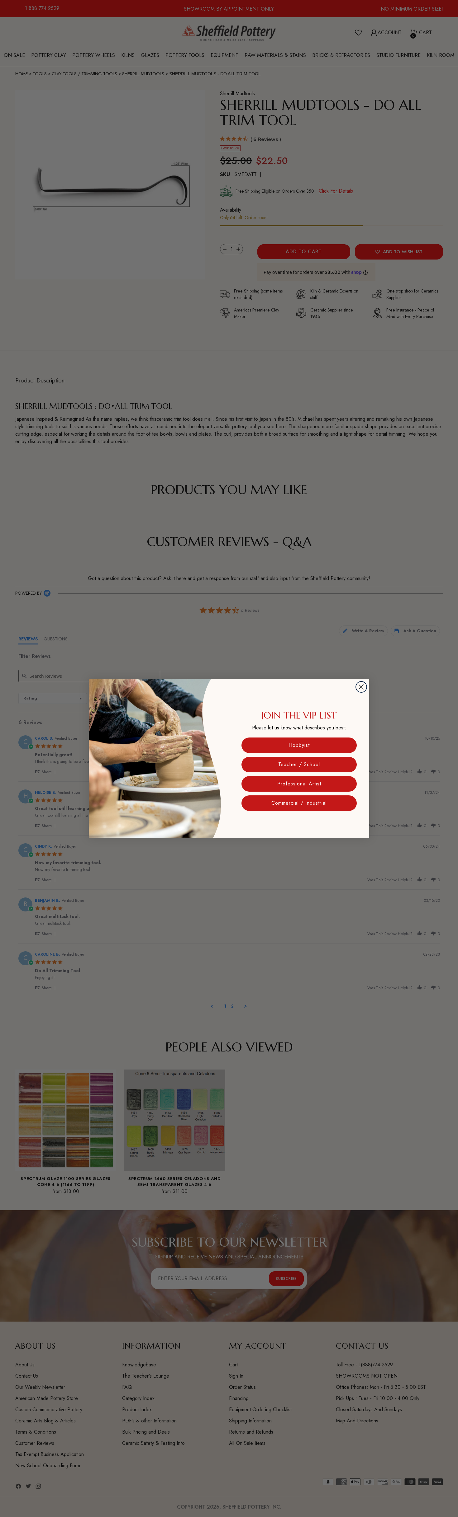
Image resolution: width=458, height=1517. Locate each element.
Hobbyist (299, 745)
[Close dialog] (361, 686)
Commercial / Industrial (299, 803)
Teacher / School (299, 764)
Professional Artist (299, 783)
